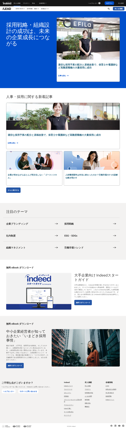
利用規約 (66, 396)
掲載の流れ (88, 403)
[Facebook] (111, 425)
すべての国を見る (68, 412)
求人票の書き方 (110, 392)
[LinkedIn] (115, 425)
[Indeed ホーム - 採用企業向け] (6, 3)
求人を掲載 (17, 3)
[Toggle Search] (109, 8)
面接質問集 (109, 396)
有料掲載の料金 (89, 392)
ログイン (109, 3)
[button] (20, 8)
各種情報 (42, 3)
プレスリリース (68, 389)
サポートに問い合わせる (28, 391)
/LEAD (107, 386)
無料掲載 (87, 399)
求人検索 (121, 3)
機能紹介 (87, 406)
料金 (33, 3)
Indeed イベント (110, 399)
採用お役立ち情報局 (111, 389)
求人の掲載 (88, 386)
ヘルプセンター (93, 3)
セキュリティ (67, 392)
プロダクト (26, 3)
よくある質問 (88, 396)
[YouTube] (119, 425)
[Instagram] (123, 425)
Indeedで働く (67, 408)
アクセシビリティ (68, 405)
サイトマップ (67, 415)
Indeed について (68, 386)
